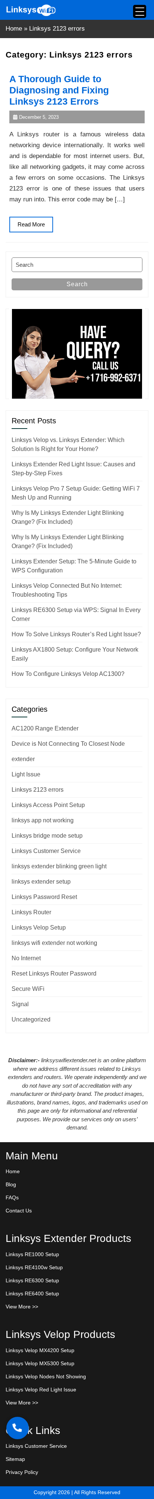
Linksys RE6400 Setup (32, 1293)
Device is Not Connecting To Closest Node (68, 744)
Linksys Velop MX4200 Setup (40, 1350)
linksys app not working (43, 820)
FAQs (12, 1197)
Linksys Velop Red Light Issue (41, 1390)
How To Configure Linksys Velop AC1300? (68, 674)
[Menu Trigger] (139, 11)
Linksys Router (31, 912)
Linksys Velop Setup (39, 927)
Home (14, 28)
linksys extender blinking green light (59, 866)
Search (77, 284)
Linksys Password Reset (44, 897)
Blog (11, 1184)
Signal (20, 1004)
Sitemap (15, 1459)
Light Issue (26, 774)
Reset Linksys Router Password (54, 973)
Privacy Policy (22, 1472)
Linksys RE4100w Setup (34, 1267)
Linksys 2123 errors (38, 789)
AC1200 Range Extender (45, 728)
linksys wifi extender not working (54, 943)
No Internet (26, 958)
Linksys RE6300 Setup (32, 1280)
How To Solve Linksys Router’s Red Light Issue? (76, 634)
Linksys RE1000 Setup (32, 1254)
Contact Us (19, 1211)
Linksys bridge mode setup (47, 835)
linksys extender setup (41, 881)
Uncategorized (31, 1019)
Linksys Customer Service (46, 851)
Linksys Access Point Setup (48, 805)
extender (23, 759)
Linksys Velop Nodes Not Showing (46, 1376)
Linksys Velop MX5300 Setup (40, 1363)
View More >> (22, 1307)
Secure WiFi (28, 989)
